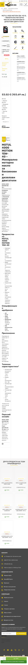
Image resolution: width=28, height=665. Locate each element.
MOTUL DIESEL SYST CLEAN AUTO (7, 510)
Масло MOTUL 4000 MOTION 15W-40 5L (12, 11)
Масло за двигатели (7, 10)
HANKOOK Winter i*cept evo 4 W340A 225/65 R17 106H (21, 78)
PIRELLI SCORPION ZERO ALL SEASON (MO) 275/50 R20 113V (21, 56)
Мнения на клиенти (8, 139)
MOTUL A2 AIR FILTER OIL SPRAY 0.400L (7, 483)
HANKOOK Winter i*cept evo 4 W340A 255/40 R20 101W (21, 72)
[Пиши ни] (15, 649)
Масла (5, 8)
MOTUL (7, 480)
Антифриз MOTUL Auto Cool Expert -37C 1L (21, 510)
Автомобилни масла (13, 8)
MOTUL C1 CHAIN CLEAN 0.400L (21, 483)
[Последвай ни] (4, 649)
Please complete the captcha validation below (6, 641)
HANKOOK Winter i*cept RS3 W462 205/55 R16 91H (21, 61)
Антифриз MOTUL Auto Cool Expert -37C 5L (7, 537)
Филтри (4, 98)
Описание (4, 139)
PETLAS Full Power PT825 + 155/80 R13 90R (21, 67)
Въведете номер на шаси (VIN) (5, 117)
